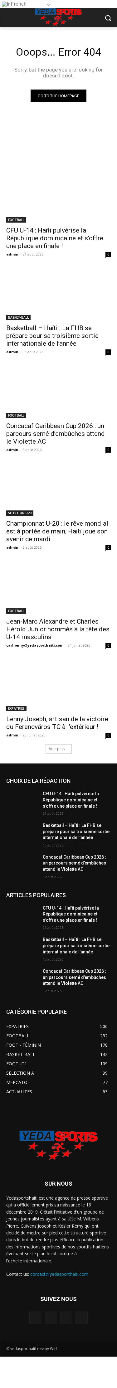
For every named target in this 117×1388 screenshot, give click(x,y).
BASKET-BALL (18, 317)
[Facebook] (35, 1318)
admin (12, 254)
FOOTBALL (16, 220)
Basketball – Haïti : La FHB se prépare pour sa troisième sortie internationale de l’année (52, 335)
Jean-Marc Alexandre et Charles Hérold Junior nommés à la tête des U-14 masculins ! (58, 629)
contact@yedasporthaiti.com (59, 1274)
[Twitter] (66, 1318)
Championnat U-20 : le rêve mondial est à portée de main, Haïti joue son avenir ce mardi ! (57, 531)
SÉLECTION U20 (20, 513)
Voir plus (57, 748)
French (18, 4)
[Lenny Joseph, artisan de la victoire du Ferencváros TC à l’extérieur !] (58, 685)
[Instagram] (51, 1318)
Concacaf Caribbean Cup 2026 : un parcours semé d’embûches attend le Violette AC (55, 433)
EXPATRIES (16, 708)
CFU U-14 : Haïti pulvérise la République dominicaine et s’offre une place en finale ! (54, 238)
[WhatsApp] (82, 1318)
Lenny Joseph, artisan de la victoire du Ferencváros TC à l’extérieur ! (57, 723)
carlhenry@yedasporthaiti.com (34, 645)
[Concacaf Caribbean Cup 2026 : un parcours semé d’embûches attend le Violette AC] (58, 392)
